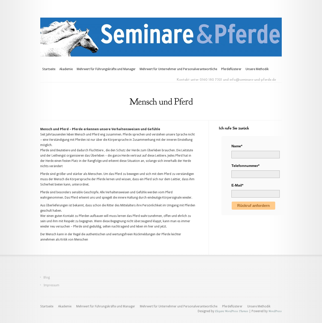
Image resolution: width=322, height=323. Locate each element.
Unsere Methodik (257, 69)
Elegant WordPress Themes (231, 311)
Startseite (48, 69)
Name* (236, 146)
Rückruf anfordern (253, 205)
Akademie (66, 69)
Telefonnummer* (245, 166)
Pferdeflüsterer (231, 69)
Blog (47, 277)
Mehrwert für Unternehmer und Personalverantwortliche (178, 69)
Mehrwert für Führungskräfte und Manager (106, 69)
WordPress (275, 311)
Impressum (51, 285)
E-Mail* (237, 185)
